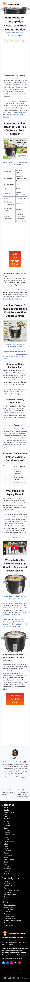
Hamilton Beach (10, 32)
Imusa (6, 837)
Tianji (6, 862)
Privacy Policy (8, 923)
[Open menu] (26, 3)
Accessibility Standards (12, 890)
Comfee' (7, 819)
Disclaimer (7, 912)
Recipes (6, 853)
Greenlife (7, 832)
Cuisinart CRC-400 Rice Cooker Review (7, 790)
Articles (6, 810)
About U (7, 883)
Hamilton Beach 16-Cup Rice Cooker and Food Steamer (15, 356)
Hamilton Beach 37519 (19, 624)
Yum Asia (7, 871)
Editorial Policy (9, 916)
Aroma (6, 807)
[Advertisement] (15, 60)
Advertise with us (10, 895)
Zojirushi (7, 873)
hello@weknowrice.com (14, 958)
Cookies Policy (9, 909)
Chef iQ (6, 817)
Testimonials (8, 892)
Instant (6, 839)
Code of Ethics (9, 907)
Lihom (6, 844)
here (23, 777)
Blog (5, 814)
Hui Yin (11, 35)
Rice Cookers (20, 32)
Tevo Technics (9, 860)
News (6, 846)
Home (6, 881)
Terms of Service (9, 925)
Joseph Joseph (9, 841)
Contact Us (8, 885)
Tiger (6, 864)
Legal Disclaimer (9, 918)
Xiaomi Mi (7, 869)
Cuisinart (7, 826)
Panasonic (7, 850)
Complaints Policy (10, 905)
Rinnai (6, 857)
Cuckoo (6, 823)
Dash (6, 828)
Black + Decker (9, 812)
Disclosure (7, 914)
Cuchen (6, 821)
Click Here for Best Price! (15, 259)
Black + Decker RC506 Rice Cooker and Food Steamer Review (22, 791)
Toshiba (7, 866)
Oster (6, 848)
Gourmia (7, 830)
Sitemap (7, 897)
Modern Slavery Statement (13, 921)
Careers (6, 888)
